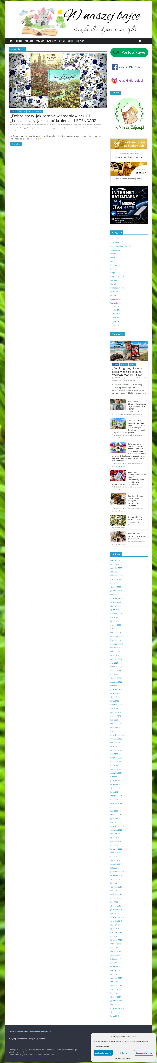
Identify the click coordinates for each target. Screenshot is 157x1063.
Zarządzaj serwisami (102, 1046)
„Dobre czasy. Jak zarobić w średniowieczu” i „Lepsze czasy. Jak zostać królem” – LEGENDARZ (53, 118)
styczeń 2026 (115, 587)
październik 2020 (117, 826)
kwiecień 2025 (116, 621)
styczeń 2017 (115, 997)
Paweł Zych (20, 128)
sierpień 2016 (116, 1012)
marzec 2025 (115, 625)
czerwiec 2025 (116, 613)
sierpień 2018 (116, 925)
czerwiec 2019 (116, 887)
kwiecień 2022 (116, 758)
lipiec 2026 (114, 564)
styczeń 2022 (115, 769)
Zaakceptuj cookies (103, 1053)
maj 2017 (114, 982)
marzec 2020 (115, 853)
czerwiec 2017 (116, 978)
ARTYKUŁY (114, 238)
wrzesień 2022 (116, 739)
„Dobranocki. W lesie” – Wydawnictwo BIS (137, 518)
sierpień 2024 (116, 651)
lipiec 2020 (114, 837)
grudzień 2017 (116, 955)
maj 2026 (114, 572)
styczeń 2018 (115, 951)
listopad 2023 (115, 686)
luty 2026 (114, 583)
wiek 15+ (116, 314)
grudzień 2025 (116, 591)
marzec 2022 (115, 761)
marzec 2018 (115, 944)
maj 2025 (114, 617)
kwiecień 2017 (116, 985)
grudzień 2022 (116, 727)
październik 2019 (117, 872)
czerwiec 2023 (116, 704)
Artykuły (40, 41)
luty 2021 (114, 811)
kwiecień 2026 (116, 575)
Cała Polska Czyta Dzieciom (121, 246)
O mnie (62, 41)
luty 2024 (114, 674)
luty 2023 (114, 720)
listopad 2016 (115, 1004)
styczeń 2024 (115, 678)
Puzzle (113, 295)
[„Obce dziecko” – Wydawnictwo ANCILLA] (118, 532)
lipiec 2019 (114, 883)
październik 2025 (117, 598)
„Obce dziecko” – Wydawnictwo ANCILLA (137, 535)
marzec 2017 (115, 989)
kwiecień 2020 (116, 849)
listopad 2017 (115, 959)
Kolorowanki (115, 265)
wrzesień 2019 (116, 875)
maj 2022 (114, 754)
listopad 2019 (115, 868)
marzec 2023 (115, 716)
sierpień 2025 (116, 606)
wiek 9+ (38, 111)
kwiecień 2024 (116, 667)
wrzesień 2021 (116, 784)
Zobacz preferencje (144, 1053)
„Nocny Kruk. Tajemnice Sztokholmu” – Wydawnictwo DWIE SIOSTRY (137, 405)
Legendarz (77, 125)
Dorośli (113, 253)
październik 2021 (117, 780)
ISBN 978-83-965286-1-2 (64, 125)
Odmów (123, 1053)
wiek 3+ (116, 317)
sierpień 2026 (116, 560)
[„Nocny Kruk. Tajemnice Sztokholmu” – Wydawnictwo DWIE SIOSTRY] (118, 400)
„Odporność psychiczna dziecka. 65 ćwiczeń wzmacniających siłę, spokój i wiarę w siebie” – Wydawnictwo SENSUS (129, 478)
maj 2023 (114, 708)
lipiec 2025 (114, 610)
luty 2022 (114, 765)
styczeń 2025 (115, 632)
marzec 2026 (115, 579)
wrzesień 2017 (116, 966)
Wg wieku (114, 303)
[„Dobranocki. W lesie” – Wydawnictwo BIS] (118, 516)
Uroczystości (115, 299)
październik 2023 (117, 689)
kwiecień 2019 (116, 894)
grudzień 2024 (116, 636)
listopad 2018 (115, 913)
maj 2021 (114, 799)
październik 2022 (117, 735)
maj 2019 (114, 890)
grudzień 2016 (116, 1001)
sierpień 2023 (116, 697)
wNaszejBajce (28, 125)
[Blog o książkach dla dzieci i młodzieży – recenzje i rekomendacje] (11, 41)
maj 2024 (114, 663)
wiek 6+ (30, 111)
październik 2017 (117, 963)
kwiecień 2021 (116, 803)
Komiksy (113, 269)
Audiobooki (115, 242)
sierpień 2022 (116, 742)
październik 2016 (117, 1008)
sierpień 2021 (116, 788)
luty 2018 (114, 947)
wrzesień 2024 (116, 648)
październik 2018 (117, 917)
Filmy (112, 257)
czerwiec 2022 (116, 750)
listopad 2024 (115, 640)
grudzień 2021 (116, 773)
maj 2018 (114, 936)
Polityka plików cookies (122, 1058)
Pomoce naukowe (117, 288)
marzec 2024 (115, 670)
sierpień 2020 (116, 834)
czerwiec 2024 (116, 659)
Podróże (29, 41)
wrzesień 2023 (116, 693)
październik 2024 (117, 644)
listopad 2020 (115, 822)
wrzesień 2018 (116, 921)
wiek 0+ (116, 306)
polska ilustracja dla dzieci (44, 128)
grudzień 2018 (116, 909)
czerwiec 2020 (116, 841)
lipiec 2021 (114, 792)
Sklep (70, 41)
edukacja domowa (43, 125)
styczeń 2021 (115, 815)
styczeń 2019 (115, 906)
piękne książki (30, 128)
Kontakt (80, 41)
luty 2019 (114, 902)
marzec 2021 (115, 807)
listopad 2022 (115, 731)
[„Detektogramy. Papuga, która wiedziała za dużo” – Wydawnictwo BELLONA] (129, 342)
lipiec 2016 (114, 1016)
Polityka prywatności (37, 1039)
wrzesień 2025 (116, 602)
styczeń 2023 (115, 723)
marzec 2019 (115, 898)
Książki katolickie (117, 276)
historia (52, 125)
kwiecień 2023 (116, 712)
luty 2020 (114, 856)
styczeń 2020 (115, 860)
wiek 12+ (22, 111)
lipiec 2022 (114, 746)
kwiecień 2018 (116, 940)
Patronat (51, 41)
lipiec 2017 (114, 974)
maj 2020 (114, 845)
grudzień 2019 (116, 864)
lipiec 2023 (114, 701)
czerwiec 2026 (116, 568)
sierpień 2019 (116, 879)
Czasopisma (115, 250)
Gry (111, 261)
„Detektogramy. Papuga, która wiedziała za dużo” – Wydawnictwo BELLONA (128, 371)
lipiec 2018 (114, 928)
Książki (19, 41)
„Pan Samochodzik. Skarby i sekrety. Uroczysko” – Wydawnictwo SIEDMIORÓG (135, 501)
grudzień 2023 (116, 682)
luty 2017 (114, 993)
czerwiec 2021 (116, 796)
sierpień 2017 (116, 970)
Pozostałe (114, 291)
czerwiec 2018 (116, 932)
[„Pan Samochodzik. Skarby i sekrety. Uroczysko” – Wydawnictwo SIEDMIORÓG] (118, 495)
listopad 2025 (115, 594)
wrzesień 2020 (116, 830)
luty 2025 (114, 629)
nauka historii (87, 125)
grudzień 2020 (116, 818)
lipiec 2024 (114, 655)
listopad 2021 (115, 777)
